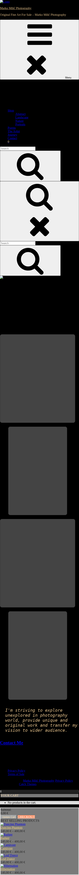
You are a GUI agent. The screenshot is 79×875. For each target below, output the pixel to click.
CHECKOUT (26, 816)
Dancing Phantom (11, 827)
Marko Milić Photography (15, 8)
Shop (11, 110)
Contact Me (11, 742)
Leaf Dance (8, 858)
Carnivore (7, 848)
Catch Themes (27, 784)
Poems (12, 127)
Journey (12, 134)
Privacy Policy (16, 770)
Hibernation (8, 869)
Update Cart (8, 817)
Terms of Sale (16, 774)
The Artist (14, 131)
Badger (5, 838)
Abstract (20, 114)
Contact (12, 138)
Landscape (21, 117)
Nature (19, 121)
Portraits (20, 124)
